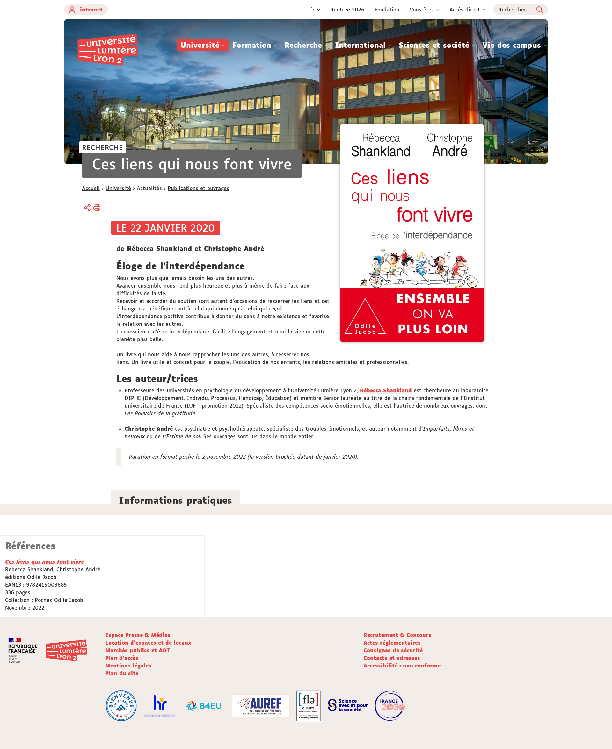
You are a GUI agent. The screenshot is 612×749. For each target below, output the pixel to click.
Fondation (387, 9)
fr (312, 9)
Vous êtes (422, 9)
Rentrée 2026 (347, 9)
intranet (91, 9)
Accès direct (464, 9)
